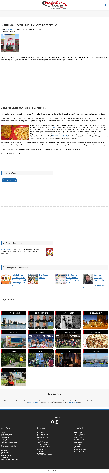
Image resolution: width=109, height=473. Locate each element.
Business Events (78, 437)
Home (3, 432)
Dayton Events (5, 437)
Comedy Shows (78, 439)
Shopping (40, 451)
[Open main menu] (6, 5)
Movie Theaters (78, 448)
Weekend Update (79, 451)
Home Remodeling (43, 444)
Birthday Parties (42, 434)
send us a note (73, 402)
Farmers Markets (42, 437)
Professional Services (44, 446)
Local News (4, 441)
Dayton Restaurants (7, 436)
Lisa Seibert (8, 29)
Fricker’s (53, 127)
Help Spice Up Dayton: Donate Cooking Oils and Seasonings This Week (19, 280)
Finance (39, 439)
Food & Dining (11, 180)
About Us (4, 450)
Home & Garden (42, 443)
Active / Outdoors (79, 436)
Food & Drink (77, 444)
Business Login (6, 456)
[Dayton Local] (54, 5)
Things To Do (5, 439)
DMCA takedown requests (9, 459)
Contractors (41, 436)
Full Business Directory (44, 455)
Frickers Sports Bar (7, 249)
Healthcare (40, 441)
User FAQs (4, 457)
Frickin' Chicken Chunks (60, 136)
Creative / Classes (79, 441)
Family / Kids (77, 443)
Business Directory (7, 434)
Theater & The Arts (79, 450)
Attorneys (40, 432)
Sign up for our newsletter (9, 443)
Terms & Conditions (7, 461)
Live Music (76, 446)
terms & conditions (33, 402)
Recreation (40, 448)
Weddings (40, 453)
